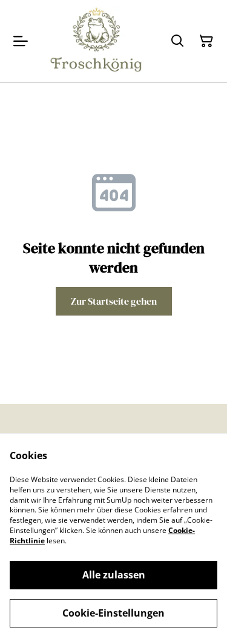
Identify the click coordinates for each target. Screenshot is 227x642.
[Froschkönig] (96, 41)
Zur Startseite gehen (114, 301)
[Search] (177, 41)
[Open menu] (20, 41)
